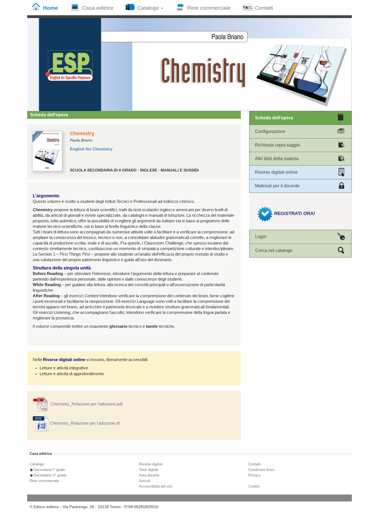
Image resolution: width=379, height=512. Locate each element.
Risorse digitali (151, 464)
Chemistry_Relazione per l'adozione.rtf (84, 423)
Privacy (254, 475)
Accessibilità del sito (155, 486)
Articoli (144, 481)
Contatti (264, 8)
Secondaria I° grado (49, 470)
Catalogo (148, 8)
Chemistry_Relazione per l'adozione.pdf (85, 404)
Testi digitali (148, 470)
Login (260, 236)
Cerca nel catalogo (273, 250)
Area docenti (149, 475)
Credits (254, 486)
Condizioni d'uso (261, 470)
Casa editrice (97, 8)
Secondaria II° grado (50, 475)
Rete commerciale (209, 8)
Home (50, 8)
